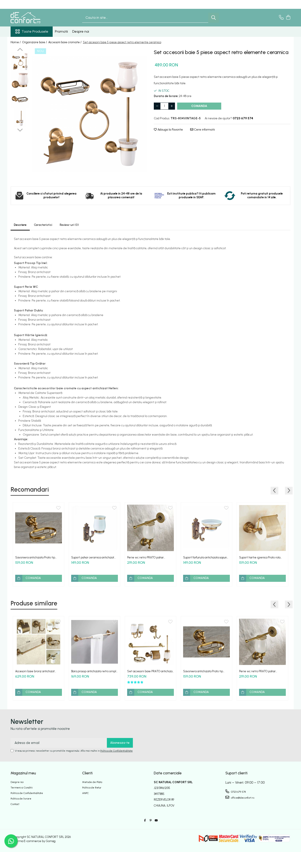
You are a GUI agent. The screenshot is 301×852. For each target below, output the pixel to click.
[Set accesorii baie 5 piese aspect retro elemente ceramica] (89, 114)
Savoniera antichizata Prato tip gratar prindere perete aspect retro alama (35, 557)
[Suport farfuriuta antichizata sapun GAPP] (206, 528)
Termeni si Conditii (22, 787)
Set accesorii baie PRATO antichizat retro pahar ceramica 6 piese (150, 671)
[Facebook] (145, 820)
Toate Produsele (35, 31)
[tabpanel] (89, 114)
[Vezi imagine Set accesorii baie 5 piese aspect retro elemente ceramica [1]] (20, 80)
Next (20, 129)
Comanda (199, 106)
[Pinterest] (150, 820)
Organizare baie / (35, 42)
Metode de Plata (92, 782)
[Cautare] (213, 18)
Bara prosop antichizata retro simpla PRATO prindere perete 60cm (94, 671)
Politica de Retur (91, 787)
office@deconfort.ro (242, 797)
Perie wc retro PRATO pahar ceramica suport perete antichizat (149, 557)
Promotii (61, 31)
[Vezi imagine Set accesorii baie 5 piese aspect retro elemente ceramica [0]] (20, 61)
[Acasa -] (33, 17)
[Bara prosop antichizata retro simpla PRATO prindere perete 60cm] (94, 641)
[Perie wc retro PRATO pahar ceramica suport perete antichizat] (150, 528)
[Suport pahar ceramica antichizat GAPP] (94, 528)
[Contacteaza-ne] (281, 17)
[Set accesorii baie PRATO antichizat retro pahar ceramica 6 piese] (150, 641)
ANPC (85, 793)
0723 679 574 (238, 791)
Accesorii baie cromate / (65, 42)
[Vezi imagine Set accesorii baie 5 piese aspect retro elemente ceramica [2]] (20, 99)
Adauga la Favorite (170, 129)
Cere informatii (204, 129)
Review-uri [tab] (69, 225)
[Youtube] (156, 820)
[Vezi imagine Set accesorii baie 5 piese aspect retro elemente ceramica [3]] (20, 118)
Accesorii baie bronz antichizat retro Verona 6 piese (35, 671)
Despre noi (80, 31)
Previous (20, 50)
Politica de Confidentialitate (116, 750)
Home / (16, 42)
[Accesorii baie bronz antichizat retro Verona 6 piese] (38, 641)
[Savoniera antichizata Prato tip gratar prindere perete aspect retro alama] (38, 528)
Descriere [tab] (20, 225)
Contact (15, 804)
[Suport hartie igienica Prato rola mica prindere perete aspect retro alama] (262, 528)
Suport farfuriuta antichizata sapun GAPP (205, 557)
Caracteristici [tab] (43, 225)
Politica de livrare (21, 798)
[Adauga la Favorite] (58, 508)
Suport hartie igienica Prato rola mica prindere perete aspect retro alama (262, 557)
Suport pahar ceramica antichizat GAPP (92, 557)
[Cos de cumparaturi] (288, 17)
